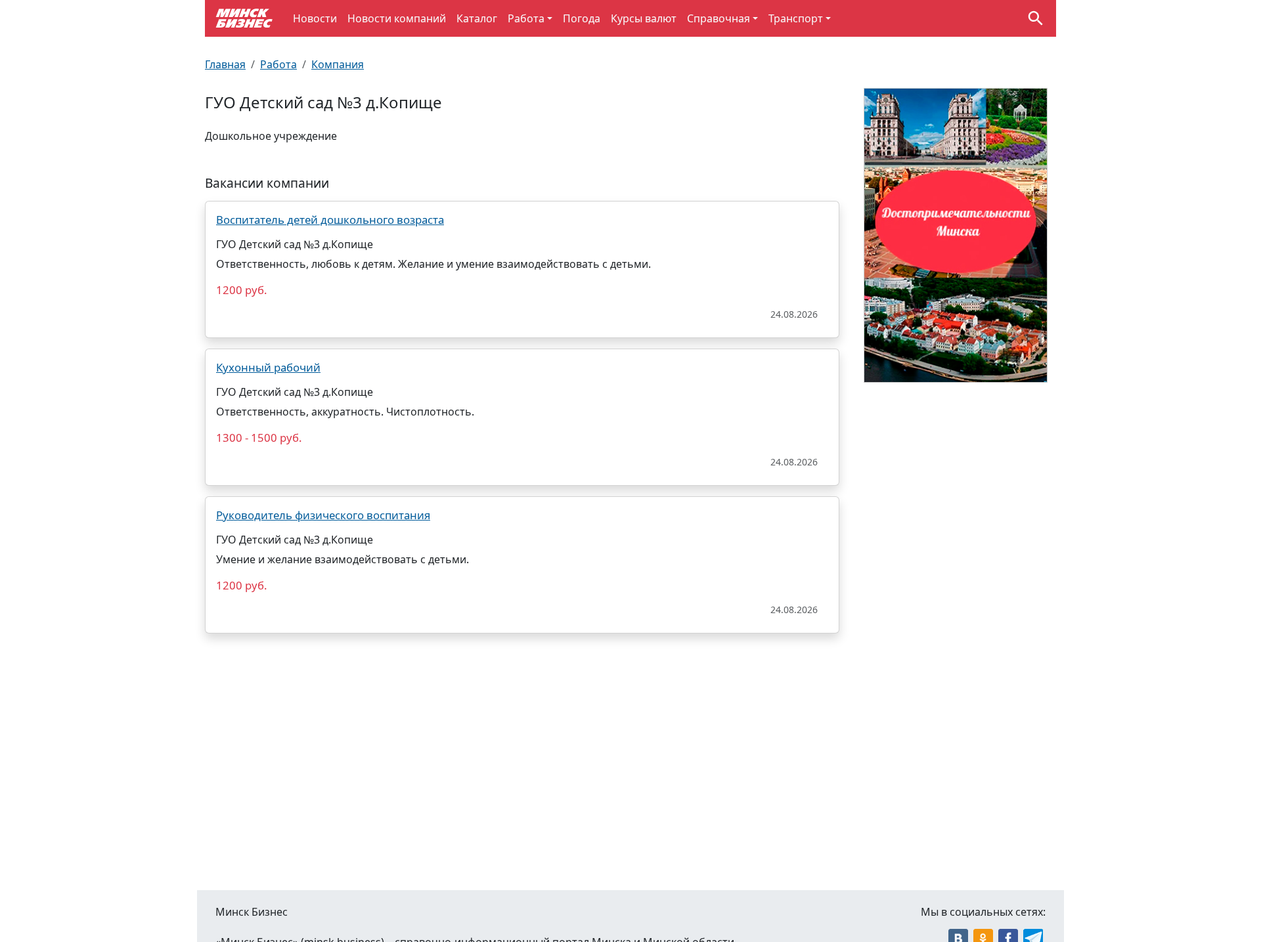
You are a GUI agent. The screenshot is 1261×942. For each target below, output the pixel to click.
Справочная (718, 18)
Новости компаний (396, 18)
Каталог (476, 18)
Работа (526, 18)
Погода (581, 18)
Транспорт (795, 18)
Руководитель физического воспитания (323, 515)
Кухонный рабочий (268, 367)
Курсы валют (643, 18)
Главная (225, 64)
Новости (315, 18)
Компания (337, 64)
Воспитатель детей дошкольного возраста (330, 219)
